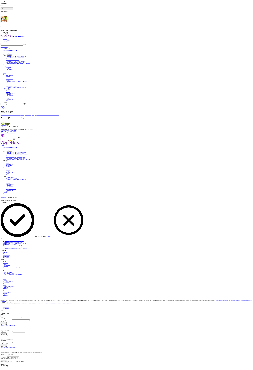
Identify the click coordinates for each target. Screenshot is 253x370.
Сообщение (3, 343)
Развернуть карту (4, 128)
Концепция (5, 64)
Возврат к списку (4, 125)
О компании (6, 88)
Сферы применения (7, 54)
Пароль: (3, 318)
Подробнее (3, 22)
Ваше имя (3, 329)
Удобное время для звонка (6, 331)
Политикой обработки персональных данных (46, 303)
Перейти (49, 236)
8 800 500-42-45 (4, 47)
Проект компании (3, 298)
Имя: (2, 321)
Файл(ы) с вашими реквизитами (8, 359)
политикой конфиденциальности (8, 325)
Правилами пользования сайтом (65, 303)
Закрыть (2, 145)
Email (2, 310)
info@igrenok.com (12, 131)
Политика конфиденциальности (223, 300)
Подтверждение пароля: (6, 320)
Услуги (4, 73)
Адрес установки (4, 358)
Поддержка (5, 82)
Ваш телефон (4, 330)
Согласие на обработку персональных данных (241, 300)
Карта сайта (3, 301)
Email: (2, 317)
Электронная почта (5, 342)
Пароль (2, 311)
